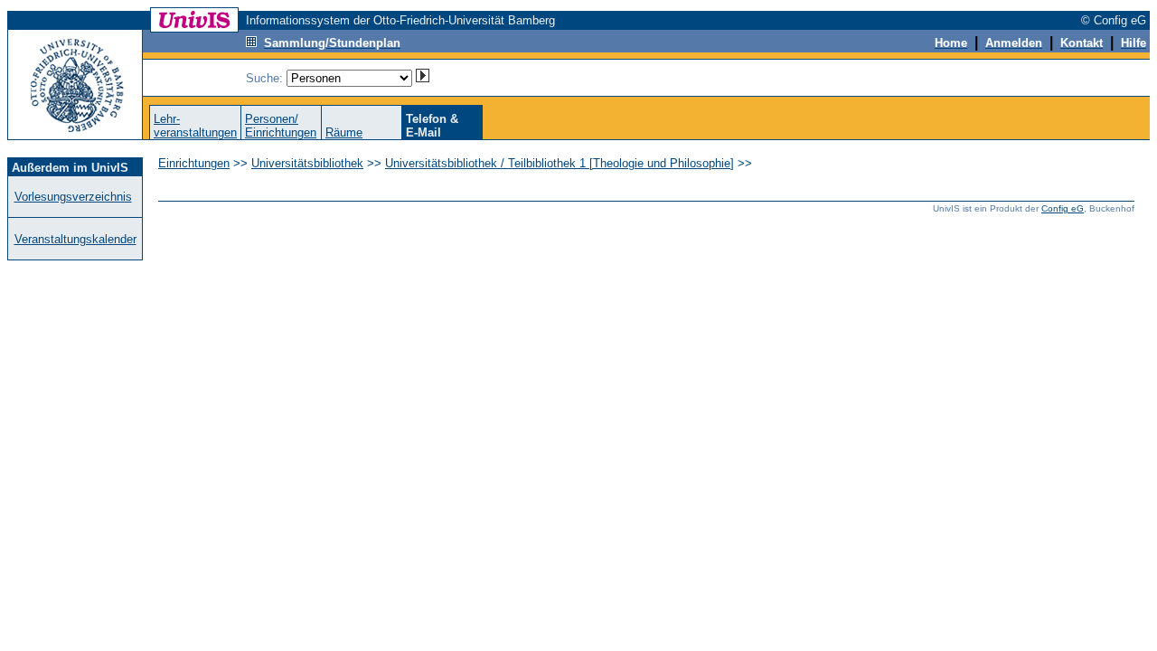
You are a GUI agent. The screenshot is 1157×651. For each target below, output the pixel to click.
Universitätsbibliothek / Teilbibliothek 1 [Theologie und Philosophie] (559, 163)
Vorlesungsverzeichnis (73, 196)
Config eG (1062, 208)
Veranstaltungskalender (75, 239)
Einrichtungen (194, 163)
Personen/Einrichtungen (280, 125)
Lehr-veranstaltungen (195, 125)
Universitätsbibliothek (307, 163)
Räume (343, 132)
